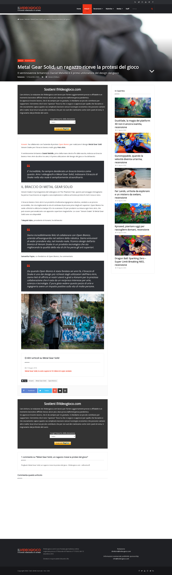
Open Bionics (64, 144)
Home (79, 9)
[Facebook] (152, 2)
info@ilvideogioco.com (121, 559)
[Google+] (54, 390)
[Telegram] (138, 2)
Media (119, 9)
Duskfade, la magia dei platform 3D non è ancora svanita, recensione (132, 124)
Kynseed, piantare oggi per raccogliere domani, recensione (132, 228)
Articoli (86, 9)
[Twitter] (149, 2)
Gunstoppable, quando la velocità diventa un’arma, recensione (129, 159)
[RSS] (135, 2)
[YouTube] (145, 2)
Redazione (21, 77)
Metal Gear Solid (41, 381)
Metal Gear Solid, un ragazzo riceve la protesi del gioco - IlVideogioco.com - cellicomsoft (59, 465)
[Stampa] (65, 390)
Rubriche (109, 9)
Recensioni (97, 9)
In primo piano (30, 60)
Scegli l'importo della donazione (62, 119)
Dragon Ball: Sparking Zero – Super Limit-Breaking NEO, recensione (130, 261)
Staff (127, 9)
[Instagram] (142, 2)
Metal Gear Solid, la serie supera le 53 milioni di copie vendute (48, 371)
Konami (24, 144)
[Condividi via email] (60, 390)
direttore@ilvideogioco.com (121, 551)
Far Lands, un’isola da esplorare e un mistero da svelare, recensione (132, 194)
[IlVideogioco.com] (29, 8)
